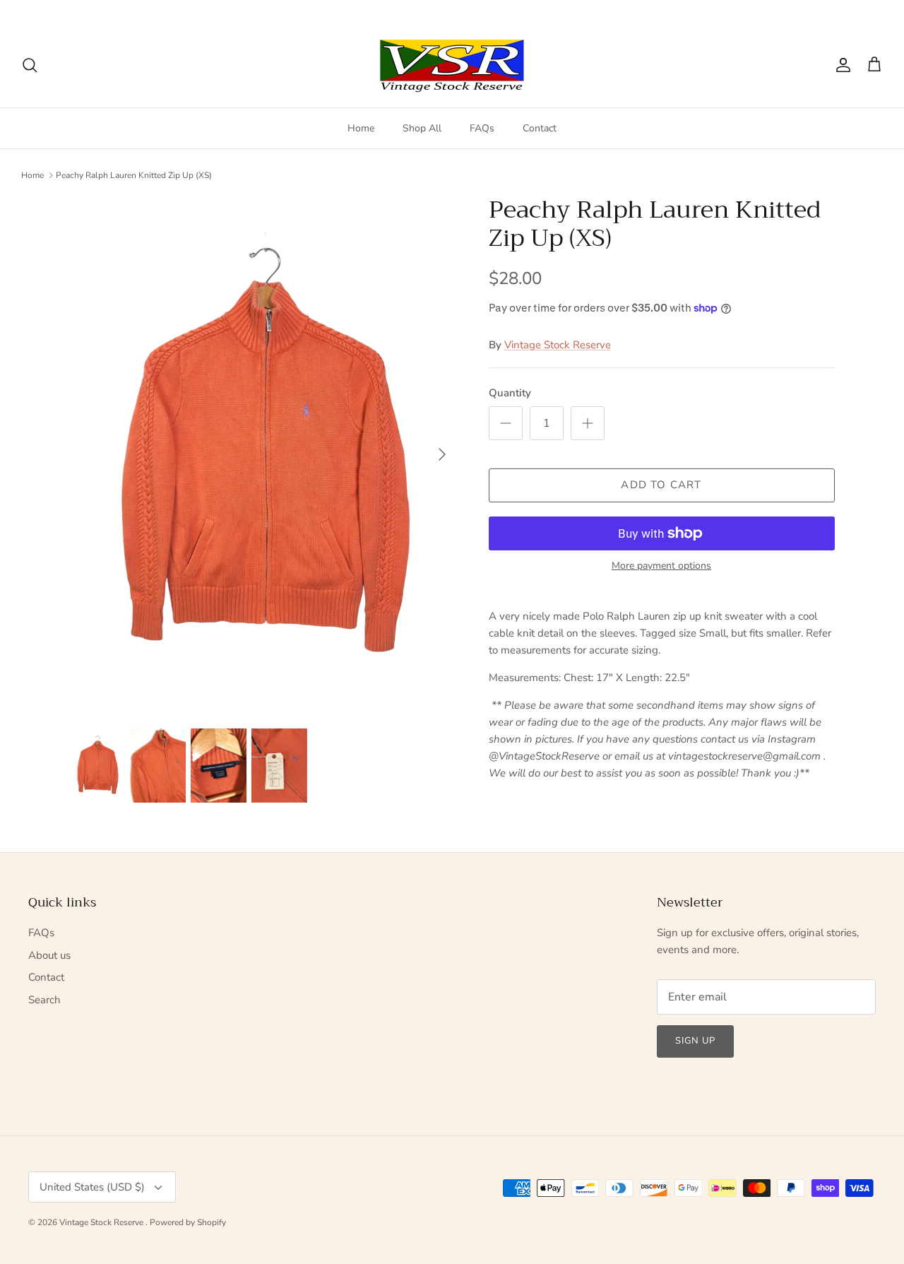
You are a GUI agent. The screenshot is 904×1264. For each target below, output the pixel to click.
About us (49, 955)
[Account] (840, 65)
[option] (264, 454)
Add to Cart (661, 485)
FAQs (482, 128)
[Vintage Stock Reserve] (452, 65)
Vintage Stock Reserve (557, 345)
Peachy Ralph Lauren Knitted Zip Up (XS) (134, 175)
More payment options (661, 566)
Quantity (510, 393)
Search (44, 1000)
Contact (540, 128)
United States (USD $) (827, 11)
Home (360, 128)
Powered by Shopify (188, 1222)
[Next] (442, 454)
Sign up (695, 1040)
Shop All (422, 128)
